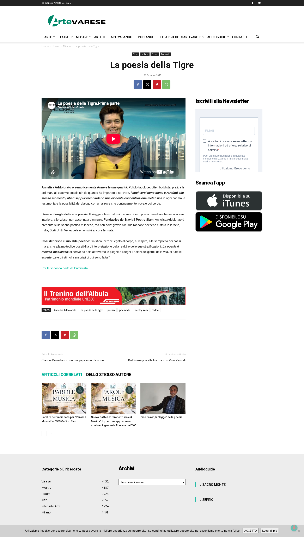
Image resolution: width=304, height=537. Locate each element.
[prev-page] (44, 433)
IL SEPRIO (206, 500)
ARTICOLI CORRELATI (62, 374)
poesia (111, 310)
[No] (299, 531)
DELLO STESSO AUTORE (108, 374)
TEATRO (63, 37)
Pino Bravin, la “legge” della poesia (161, 417)
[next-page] (50, 433)
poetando (124, 310)
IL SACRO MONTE (212, 485)
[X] (147, 84)
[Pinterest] (157, 84)
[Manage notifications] (294, 528)
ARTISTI (99, 37)
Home (45, 46)
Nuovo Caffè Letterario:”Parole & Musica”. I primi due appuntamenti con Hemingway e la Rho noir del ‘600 (113, 421)
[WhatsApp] (166, 84)
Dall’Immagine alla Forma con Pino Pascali (157, 360)
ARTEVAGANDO (121, 37)
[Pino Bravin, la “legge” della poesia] (163, 398)
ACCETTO (250, 530)
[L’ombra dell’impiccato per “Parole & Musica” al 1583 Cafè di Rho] (64, 398)
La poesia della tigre (92, 310)
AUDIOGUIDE (216, 37)
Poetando (165, 54)
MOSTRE (82, 37)
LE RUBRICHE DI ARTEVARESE (180, 37)
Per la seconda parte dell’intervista (65, 268)
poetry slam (141, 310)
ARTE (48, 37)
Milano (67, 46)
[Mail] (259, 3)
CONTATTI (239, 37)
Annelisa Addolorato (65, 310)
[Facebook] (252, 3)
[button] (257, 37)
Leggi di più (269, 530)
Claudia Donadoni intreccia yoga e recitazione (73, 360)
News (56, 46)
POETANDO (146, 37)
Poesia (155, 54)
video (155, 310)
